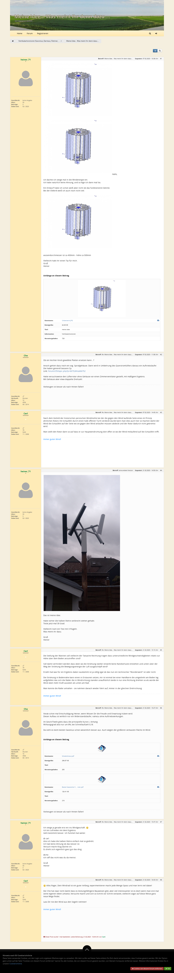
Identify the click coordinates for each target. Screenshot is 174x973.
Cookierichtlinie (15, 964)
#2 (161, 354)
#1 (161, 59)
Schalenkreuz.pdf (68, 756)
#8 (161, 880)
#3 (161, 412)
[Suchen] (150, 33)
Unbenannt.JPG (67, 320)
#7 (161, 822)
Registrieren (42, 33)
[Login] (156, 33)
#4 (161, 470)
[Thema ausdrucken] (155, 50)
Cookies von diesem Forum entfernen (147, 968)
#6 (161, 708)
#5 (161, 650)
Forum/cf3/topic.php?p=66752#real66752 (67, 371)
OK (168, 968)
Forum (30, 33)
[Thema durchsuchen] (159, 50)
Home (19, 33)
